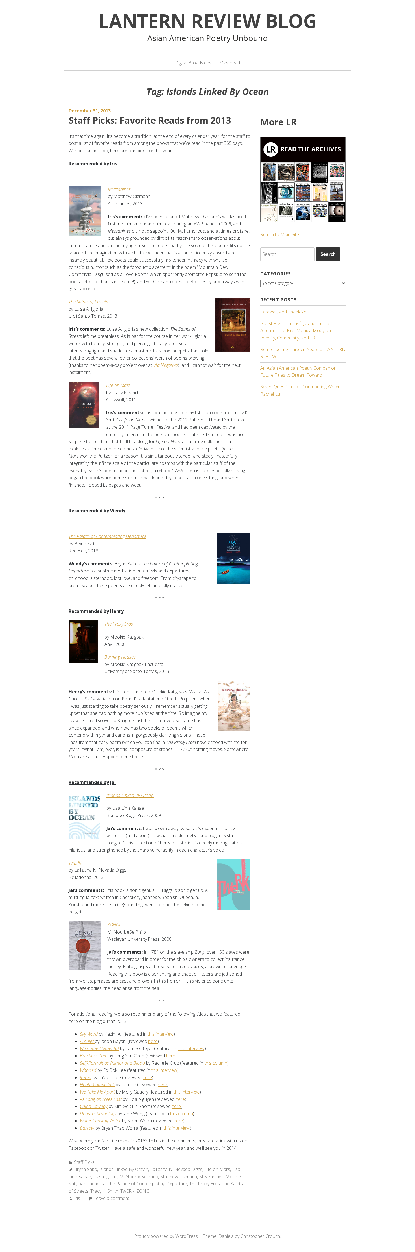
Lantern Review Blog (208, 20)
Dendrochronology (98, 1114)
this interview (160, 1034)
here (153, 1041)
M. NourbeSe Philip (138, 1176)
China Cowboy (94, 1106)
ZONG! (143, 1191)
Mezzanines (119, 189)
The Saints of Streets (88, 302)
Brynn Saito (85, 1169)
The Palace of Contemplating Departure (107, 536)
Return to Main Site (279, 234)
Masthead (229, 63)
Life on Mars (118, 385)
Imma (85, 1077)
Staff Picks (84, 1162)
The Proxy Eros (204, 1184)
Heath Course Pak (97, 1084)
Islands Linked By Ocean (123, 1169)
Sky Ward (89, 1034)
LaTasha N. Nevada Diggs (176, 1169)
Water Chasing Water (100, 1121)
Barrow (87, 1128)
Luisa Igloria (105, 1176)
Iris (77, 1198)
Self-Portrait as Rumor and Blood (112, 1063)
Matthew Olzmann (178, 1176)
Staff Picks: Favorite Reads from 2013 (150, 120)
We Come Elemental (99, 1048)
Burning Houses (120, 657)
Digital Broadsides (193, 63)
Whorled (88, 1070)
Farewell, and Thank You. (285, 312)
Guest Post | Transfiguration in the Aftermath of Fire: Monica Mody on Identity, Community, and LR (295, 330)
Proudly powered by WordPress (166, 1236)
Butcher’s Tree (93, 1056)
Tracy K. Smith (104, 1191)
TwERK (127, 1191)
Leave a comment (111, 1198)
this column (215, 1063)
